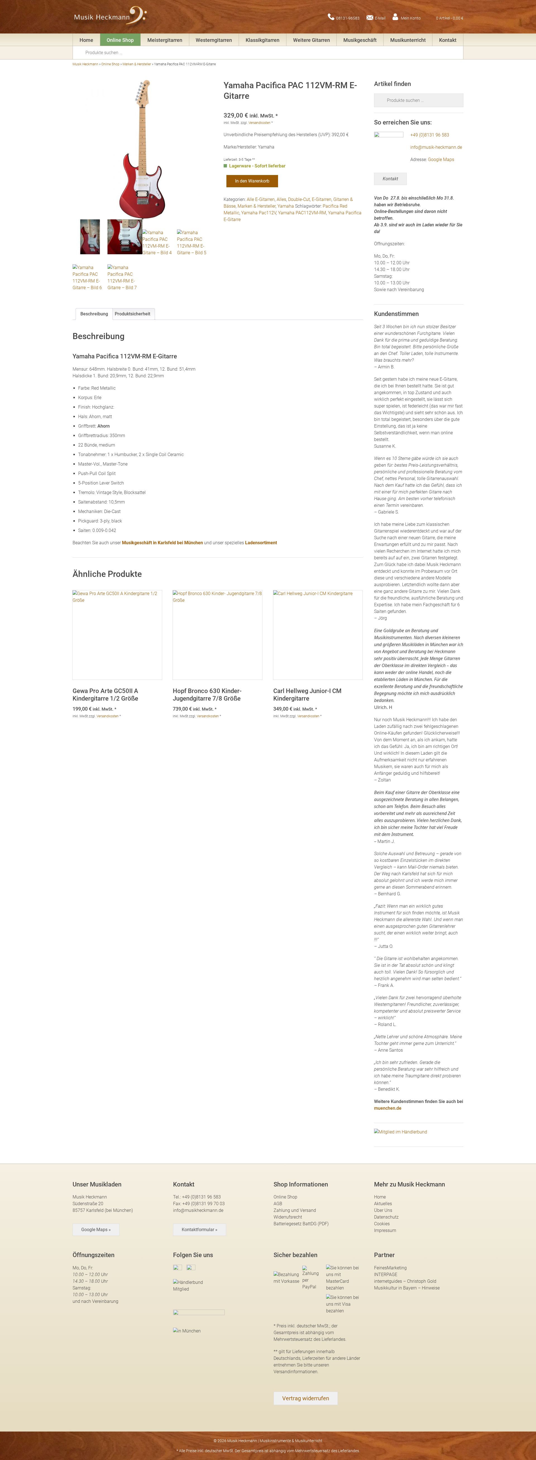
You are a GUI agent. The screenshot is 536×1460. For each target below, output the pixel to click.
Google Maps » (96, 1229)
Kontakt (447, 40)
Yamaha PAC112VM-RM (302, 212)
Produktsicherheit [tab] (132, 314)
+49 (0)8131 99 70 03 (203, 1203)
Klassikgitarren (262, 40)
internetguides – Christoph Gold (405, 1281)
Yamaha (285, 206)
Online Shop (120, 40)
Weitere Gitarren (311, 40)
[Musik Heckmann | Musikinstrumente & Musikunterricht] (111, 17)
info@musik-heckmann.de (436, 147)
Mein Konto (411, 18)
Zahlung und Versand (295, 1210)
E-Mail (380, 18)
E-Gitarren (321, 199)
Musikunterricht (408, 40)
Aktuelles (383, 1203)
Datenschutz (386, 1217)
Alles (281, 199)
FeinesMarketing (390, 1267)
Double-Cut (299, 199)
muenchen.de (387, 1108)
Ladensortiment (261, 542)
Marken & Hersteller (137, 64)
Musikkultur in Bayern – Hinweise (407, 1288)
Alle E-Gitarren (261, 199)
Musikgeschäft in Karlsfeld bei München (162, 542)
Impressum (385, 1230)
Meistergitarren (164, 40)
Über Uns (383, 1210)
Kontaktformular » (199, 1229)
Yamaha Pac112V (258, 212)
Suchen (81, 52)
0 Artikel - (449, 18)
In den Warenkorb (252, 181)
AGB (278, 1203)
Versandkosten (259, 123)
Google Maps (441, 159)
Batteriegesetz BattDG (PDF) (301, 1223)
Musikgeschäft (360, 40)
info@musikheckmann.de (198, 1210)
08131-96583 (348, 18)
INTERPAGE (385, 1274)
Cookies (382, 1223)
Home (86, 40)
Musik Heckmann (85, 64)
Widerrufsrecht (288, 1217)
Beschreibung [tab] (94, 314)
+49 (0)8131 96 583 (429, 135)
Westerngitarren (214, 40)
